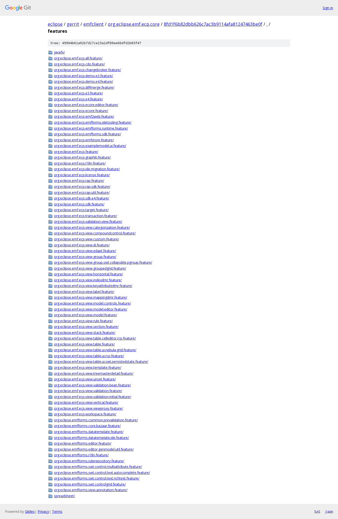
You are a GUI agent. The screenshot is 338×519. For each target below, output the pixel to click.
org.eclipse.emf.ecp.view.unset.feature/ (85, 379)
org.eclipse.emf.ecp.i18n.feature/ (80, 163)
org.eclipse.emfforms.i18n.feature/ (81, 455)
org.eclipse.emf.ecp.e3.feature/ (78, 93)
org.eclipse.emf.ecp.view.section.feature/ (86, 326)
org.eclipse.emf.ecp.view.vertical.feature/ (86, 402)
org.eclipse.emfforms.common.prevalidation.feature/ (96, 420)
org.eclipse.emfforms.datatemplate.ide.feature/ (91, 437)
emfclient (93, 24)
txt (317, 511)
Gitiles (30, 511)
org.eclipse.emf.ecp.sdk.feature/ (79, 204)
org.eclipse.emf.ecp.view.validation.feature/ (88, 390)
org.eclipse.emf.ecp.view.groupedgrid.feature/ (90, 268)
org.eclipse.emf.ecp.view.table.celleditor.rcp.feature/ (95, 338)
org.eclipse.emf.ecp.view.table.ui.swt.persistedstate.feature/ (101, 361)
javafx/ (59, 52)
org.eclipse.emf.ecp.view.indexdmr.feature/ (88, 280)
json (329, 511)
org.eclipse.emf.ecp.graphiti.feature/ (82, 157)
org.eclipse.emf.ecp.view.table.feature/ (84, 344)
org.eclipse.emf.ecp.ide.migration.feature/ (87, 169)
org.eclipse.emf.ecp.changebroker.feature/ (87, 69)
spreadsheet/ (64, 495)
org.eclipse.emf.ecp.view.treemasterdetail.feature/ (93, 373)
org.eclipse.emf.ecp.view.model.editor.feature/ (90, 309)
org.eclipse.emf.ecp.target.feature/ (81, 209)
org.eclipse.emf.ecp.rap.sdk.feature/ (82, 186)
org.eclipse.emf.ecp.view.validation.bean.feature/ (92, 385)
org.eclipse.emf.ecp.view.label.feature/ (84, 291)
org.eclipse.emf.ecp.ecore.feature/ (81, 110)
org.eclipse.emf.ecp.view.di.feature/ (82, 245)
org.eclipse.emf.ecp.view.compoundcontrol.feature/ (95, 233)
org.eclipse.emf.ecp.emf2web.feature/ (84, 116)
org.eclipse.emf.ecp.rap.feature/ (79, 180)
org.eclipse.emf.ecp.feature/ (76, 151)
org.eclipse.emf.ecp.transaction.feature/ (85, 215)
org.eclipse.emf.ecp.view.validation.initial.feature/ (92, 396)
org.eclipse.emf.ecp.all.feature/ (78, 58)
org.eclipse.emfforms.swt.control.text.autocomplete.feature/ (102, 472)
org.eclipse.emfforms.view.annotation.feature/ (90, 490)
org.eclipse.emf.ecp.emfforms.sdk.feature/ (87, 134)
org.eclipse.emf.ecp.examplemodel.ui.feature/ (90, 145)
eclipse (55, 24)
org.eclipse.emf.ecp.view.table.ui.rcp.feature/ (89, 355)
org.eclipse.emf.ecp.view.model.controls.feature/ (92, 303)
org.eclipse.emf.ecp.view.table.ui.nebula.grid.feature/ (95, 349)
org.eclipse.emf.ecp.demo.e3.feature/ (83, 75)
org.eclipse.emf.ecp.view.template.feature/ (87, 367)
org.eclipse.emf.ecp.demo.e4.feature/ (83, 81)
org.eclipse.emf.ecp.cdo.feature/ (79, 64)
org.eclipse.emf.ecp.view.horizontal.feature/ (88, 274)
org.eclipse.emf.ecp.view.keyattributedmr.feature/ (93, 285)
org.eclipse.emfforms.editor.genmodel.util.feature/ (94, 449)
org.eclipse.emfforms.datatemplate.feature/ (88, 431)
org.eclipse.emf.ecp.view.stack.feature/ (84, 332)
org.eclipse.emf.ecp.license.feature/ (82, 175)
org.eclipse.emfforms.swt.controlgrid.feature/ (90, 484)
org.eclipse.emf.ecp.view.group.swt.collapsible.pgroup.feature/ (103, 262)
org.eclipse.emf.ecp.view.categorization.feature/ (92, 227)
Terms (57, 511)
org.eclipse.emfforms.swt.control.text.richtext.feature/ (96, 478)
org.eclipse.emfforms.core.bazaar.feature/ (87, 425)
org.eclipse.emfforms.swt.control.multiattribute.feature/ (98, 466)
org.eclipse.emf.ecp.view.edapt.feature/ (85, 250)
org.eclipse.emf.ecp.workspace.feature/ (85, 414)
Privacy (43, 511)
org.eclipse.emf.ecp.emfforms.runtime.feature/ (91, 128)
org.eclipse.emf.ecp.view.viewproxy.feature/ (88, 408)
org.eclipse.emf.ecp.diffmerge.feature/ (84, 87)
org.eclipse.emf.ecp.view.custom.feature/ (86, 239)
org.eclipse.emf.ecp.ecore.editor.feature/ (86, 104)
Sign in (328, 7)
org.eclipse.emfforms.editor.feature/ (82, 443)
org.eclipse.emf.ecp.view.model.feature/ (85, 315)
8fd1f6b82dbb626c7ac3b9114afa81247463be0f (213, 24)
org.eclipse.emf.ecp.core (134, 24)
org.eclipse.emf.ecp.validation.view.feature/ (88, 221)
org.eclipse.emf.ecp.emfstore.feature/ (84, 140)
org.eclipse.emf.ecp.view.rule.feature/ (83, 320)
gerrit (73, 24)
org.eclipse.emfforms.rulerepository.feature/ (89, 461)
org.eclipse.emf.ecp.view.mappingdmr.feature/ (90, 297)
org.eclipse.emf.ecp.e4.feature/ (78, 99)
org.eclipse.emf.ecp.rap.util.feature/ (82, 192)
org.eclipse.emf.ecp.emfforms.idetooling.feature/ (92, 122)
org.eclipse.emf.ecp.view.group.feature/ (85, 256)
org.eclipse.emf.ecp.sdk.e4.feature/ (81, 198)
